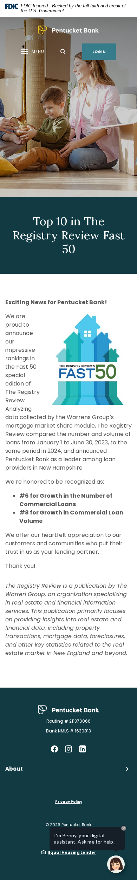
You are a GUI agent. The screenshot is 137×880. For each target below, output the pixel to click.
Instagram (68, 748)
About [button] (14, 768)
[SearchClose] (63, 52)
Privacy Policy (68, 801)
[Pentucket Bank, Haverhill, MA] (68, 30)
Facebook (54, 748)
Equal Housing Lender (72, 852)
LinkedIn (82, 748)
